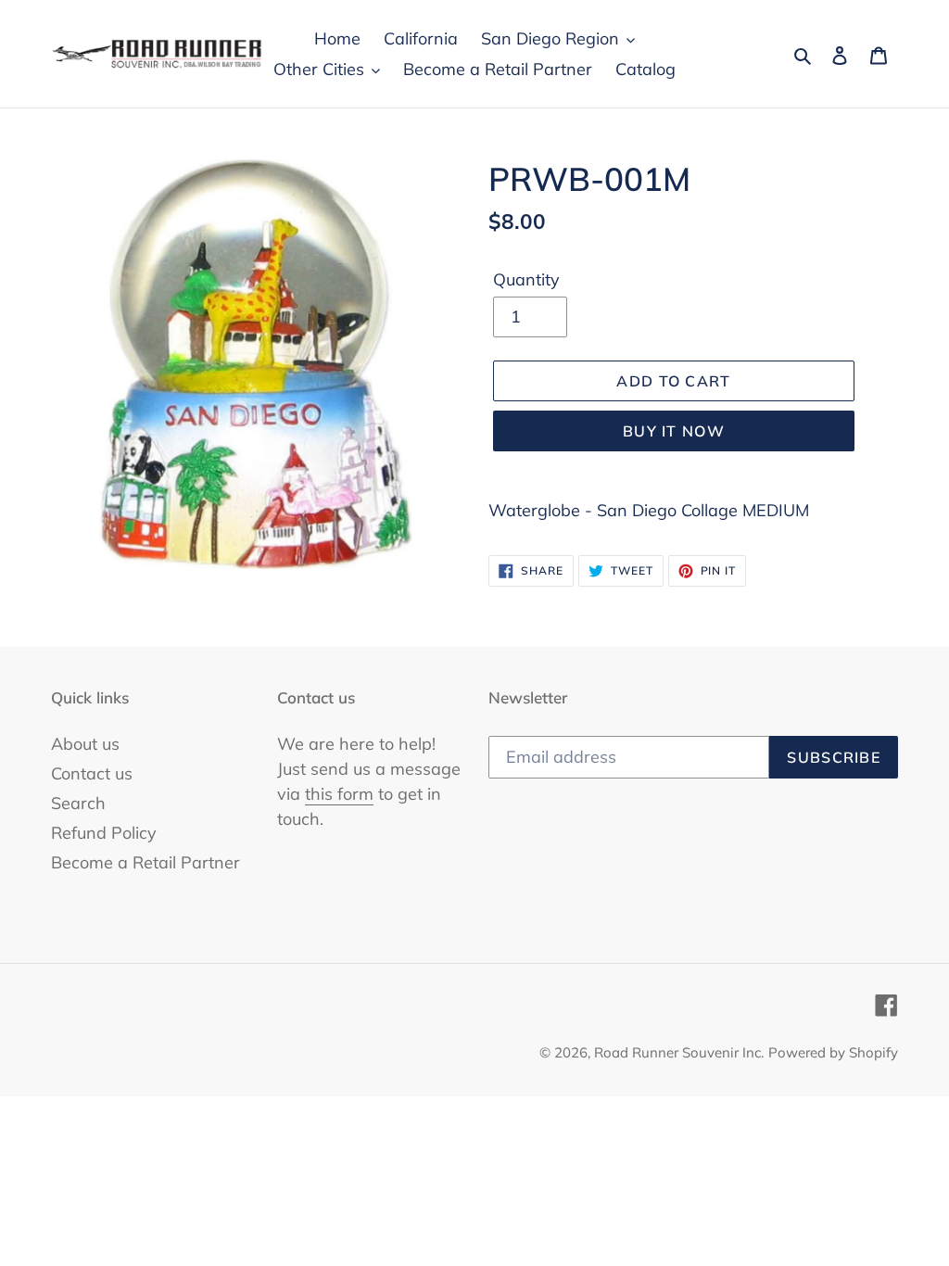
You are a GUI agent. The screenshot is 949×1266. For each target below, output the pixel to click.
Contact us (92, 773)
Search (78, 803)
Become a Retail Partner (145, 862)
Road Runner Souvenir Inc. (679, 1052)
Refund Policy (104, 832)
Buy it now (674, 431)
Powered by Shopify (833, 1052)
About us (85, 743)
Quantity (526, 279)
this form (339, 793)
